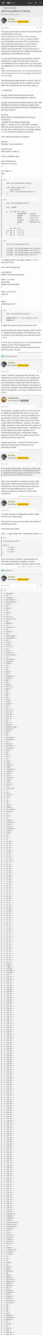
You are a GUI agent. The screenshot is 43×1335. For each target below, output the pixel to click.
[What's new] (35, 3)
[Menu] (3, 3)
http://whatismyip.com (28, 127)
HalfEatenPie (13, 398)
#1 (41, 28)
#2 (41, 371)
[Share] (37, 27)
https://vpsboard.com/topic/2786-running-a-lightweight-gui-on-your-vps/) (19, 37)
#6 (41, 585)
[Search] (40, 3)
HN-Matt (6, 14)
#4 (41, 464)
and (11, 356)
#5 (41, 510)
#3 (41, 407)
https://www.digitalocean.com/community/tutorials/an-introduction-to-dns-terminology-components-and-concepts (21, 73)
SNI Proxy (32, 46)
